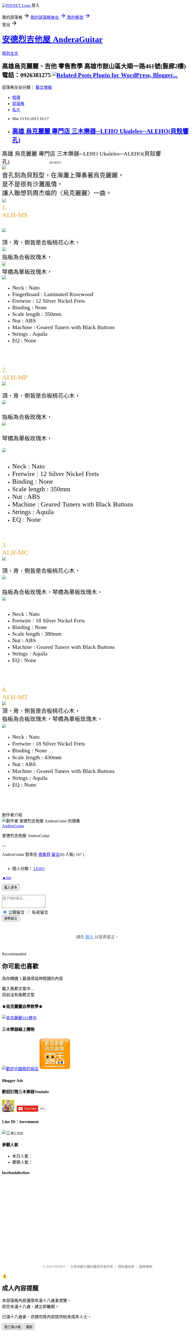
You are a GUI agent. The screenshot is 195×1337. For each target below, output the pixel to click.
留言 (56, 854)
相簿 (16, 97)
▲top (6, 877)
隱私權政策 (126, 1266)
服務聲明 (145, 1266)
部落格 (18, 103)
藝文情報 (44, 87)
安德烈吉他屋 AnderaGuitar (52, 39)
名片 (16, 110)
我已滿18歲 (12, 1327)
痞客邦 (44, 854)
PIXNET (59, 1266)
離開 (29, 1327)
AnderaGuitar (13, 826)
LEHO (39, 869)
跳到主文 (10, 53)
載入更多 (10, 887)
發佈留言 (10, 918)
